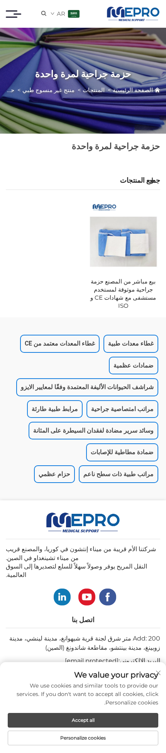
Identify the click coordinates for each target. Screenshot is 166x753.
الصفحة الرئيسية (133, 90)
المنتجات (94, 90)
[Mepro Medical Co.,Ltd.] (133, 13)
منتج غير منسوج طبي (48, 90)
